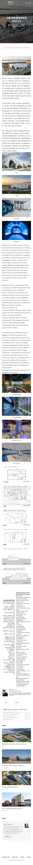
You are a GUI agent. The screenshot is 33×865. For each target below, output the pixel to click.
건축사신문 (15, 857)
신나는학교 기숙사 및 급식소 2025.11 (11, 714)
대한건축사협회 (6, 857)
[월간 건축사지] (10, 3)
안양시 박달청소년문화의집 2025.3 (10, 717)
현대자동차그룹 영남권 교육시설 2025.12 (12, 712)
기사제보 (22, 857)
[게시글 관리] (10, 702)
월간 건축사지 (8, 824)
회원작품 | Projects (7, 709)
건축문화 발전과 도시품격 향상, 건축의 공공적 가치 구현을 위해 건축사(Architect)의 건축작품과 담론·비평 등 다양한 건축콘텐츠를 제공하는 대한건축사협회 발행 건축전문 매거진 (13, 830)
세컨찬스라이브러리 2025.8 (9, 716)
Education (15, 709)
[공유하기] (8, 702)
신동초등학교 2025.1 (7, 719)
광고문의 (29, 857)
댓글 (4, 818)
